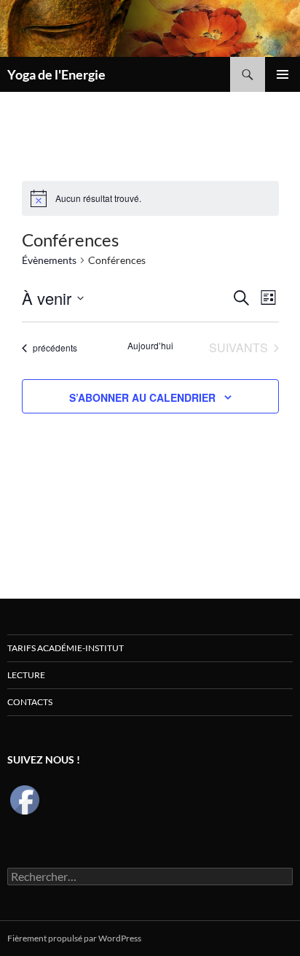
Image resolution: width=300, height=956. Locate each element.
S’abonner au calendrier (142, 397)
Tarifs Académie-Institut (65, 647)
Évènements (49, 260)
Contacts (29, 701)
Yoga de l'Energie (56, 74)
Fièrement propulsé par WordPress (74, 938)
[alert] (98, 199)
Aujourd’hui (150, 345)
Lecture (26, 674)
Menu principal (282, 74)
